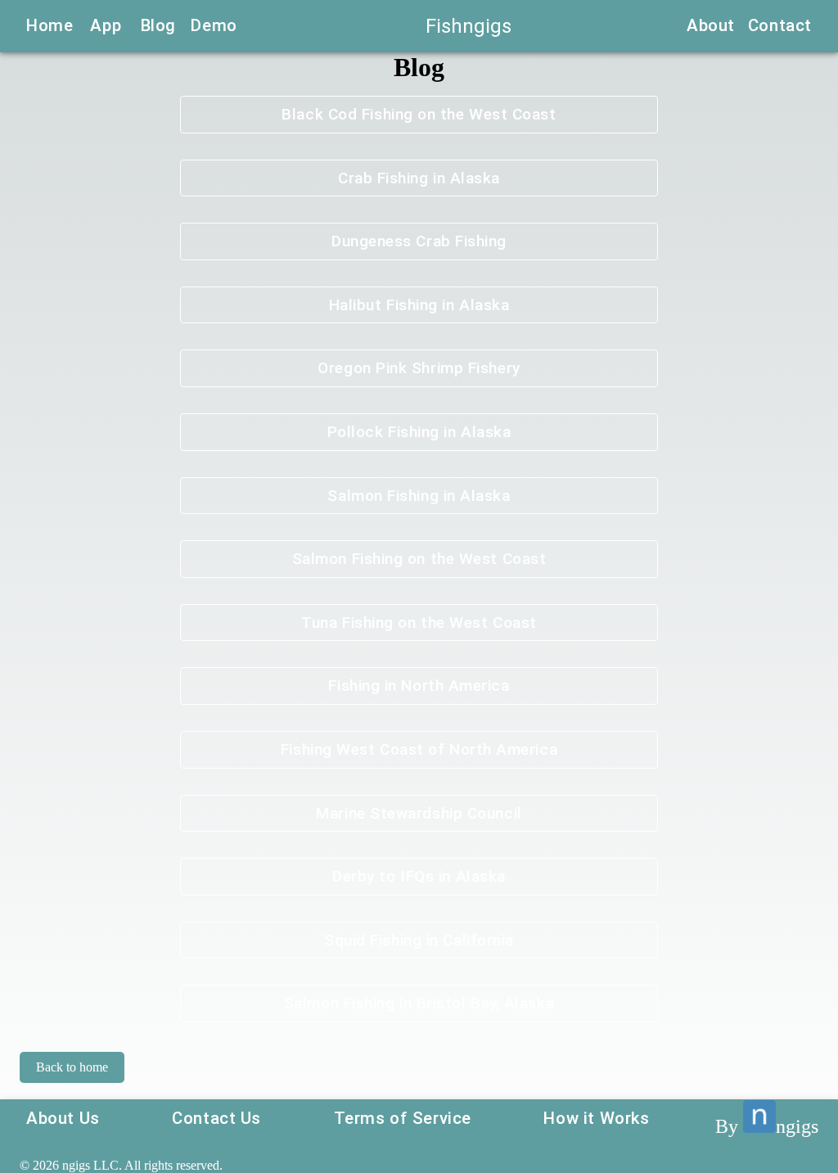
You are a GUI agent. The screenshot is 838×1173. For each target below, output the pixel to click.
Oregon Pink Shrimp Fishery (419, 368)
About (711, 25)
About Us (63, 1118)
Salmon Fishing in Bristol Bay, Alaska (419, 1003)
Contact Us (216, 1118)
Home (49, 25)
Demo (214, 25)
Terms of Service (402, 1118)
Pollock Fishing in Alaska (419, 431)
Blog (158, 25)
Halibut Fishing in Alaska (419, 305)
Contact (780, 25)
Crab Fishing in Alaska (419, 178)
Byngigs (766, 1126)
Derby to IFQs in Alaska (419, 876)
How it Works (596, 1118)
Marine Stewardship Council (418, 813)
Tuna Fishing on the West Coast (418, 622)
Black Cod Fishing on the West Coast (419, 114)
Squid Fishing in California (419, 940)
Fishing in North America (418, 685)
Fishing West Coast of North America (419, 749)
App (105, 25)
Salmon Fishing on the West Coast (419, 558)
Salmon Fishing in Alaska (418, 495)
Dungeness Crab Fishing (419, 241)
